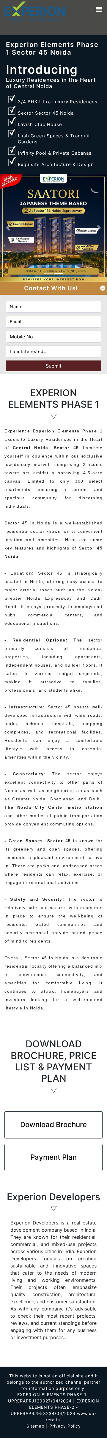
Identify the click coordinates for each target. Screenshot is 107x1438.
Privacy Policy (65, 1425)
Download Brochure (53, 1125)
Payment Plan (53, 1157)
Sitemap (35, 1425)
